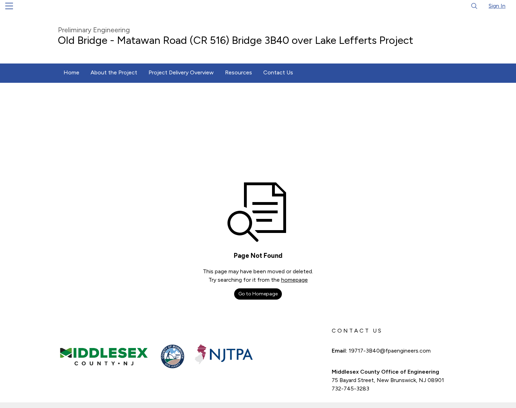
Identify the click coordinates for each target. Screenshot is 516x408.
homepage (294, 279)
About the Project (114, 72)
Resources (238, 72)
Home (71, 72)
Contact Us (278, 72)
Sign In (497, 5)
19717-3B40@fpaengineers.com (390, 350)
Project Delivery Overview (181, 72)
